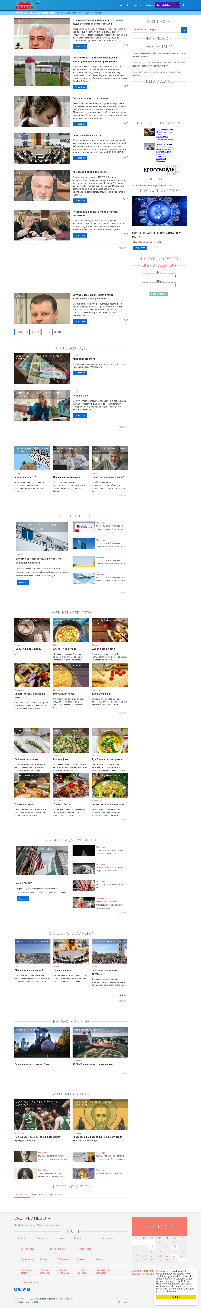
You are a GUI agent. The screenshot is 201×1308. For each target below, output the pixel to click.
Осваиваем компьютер (66, 477)
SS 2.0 (37, 1302)
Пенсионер (24, 525)
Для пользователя (159, 265)
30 (167, 1260)
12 (136, 1251)
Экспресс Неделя (22, 620)
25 (182, 1256)
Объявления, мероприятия (35, 849)
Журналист (44, 356)
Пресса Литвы (84, 1249)
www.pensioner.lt (140, 1271)
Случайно (37, 1194)
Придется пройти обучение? (108, 477)
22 (159, 1256)
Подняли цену (80, 395)
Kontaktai (137, 5)
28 (152, 1260)
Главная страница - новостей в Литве (34, 12)
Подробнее (80, 46)
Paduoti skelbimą (164, 5)
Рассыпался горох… (64, 693)
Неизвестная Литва (28, 1029)
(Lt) (178, 3)
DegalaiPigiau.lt (139, 1274)
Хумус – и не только (64, 648)
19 (136, 1256)
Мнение (78, 1238)
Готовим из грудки (25, 804)
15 (159, 1251)
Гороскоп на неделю (147, 199)
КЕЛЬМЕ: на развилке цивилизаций (93, 1064)
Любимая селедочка (26, 759)
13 (144, 1251)
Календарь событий (29, 1102)
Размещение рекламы (48, 1225)
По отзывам (22, 1194)
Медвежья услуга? (25, 477)
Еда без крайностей (103, 648)
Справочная (27, 1259)
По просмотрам (54, 1194)
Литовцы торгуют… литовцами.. (91, 98)
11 (182, 1247)
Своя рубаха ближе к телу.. (88, 135)
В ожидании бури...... (65, 970)
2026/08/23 (78, 348)
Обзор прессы (27, 1249)
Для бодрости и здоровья (107, 759)
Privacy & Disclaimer (65, 1299)
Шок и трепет (24, 883)
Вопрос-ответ (109, 1238)
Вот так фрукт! (61, 759)
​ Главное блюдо (62, 804)
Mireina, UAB (122, 1299)
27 (144, 1260)
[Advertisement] (71, 270)
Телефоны (63, 1259)
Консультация (25, 356)
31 (174, 1260)
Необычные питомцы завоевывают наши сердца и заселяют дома (109, 905)
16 (167, 1251)
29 (159, 1260)
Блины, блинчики (101, 693)
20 (144, 1256)
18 (182, 1251)
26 (136, 1260)
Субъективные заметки (38, 942)
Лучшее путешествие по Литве (32, 1064)
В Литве (22, 1238)
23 (167, 1256)
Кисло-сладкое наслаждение (109, 804)
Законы (99, 1259)
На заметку (61, 1238)
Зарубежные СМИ (57, 1249)
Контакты (30, 1225)
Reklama (149, 5)
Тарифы (43, 1259)
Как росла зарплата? (85, 358)
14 (152, 1251)
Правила (81, 1259)
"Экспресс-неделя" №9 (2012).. (90, 172)
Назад (19, 332)
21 (152, 1256)
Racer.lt (151, 1274)
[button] (20, 956)
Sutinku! (176, 1297)
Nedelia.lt (18, 1225)
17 (174, 1251)
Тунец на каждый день (27, 648)
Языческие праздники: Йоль (109, 1173)
